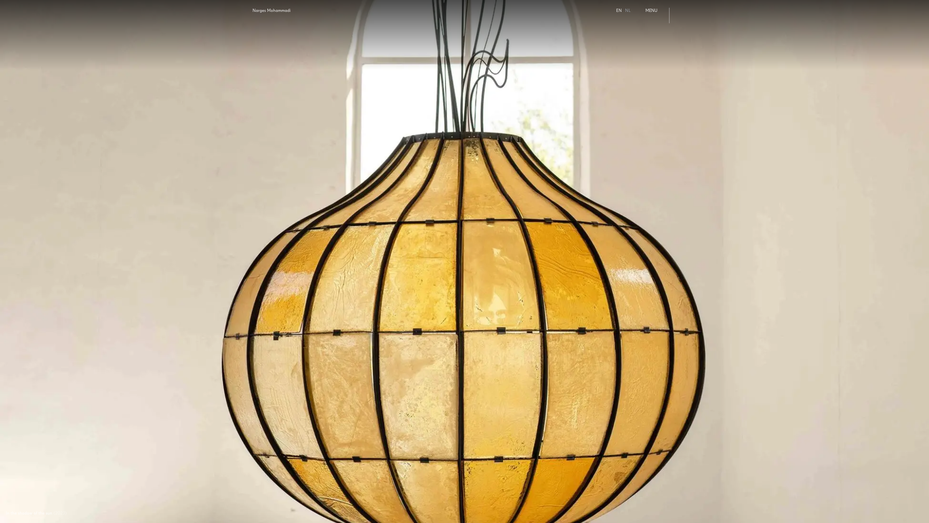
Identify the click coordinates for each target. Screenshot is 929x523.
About (687, 18)
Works (687, 10)
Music (686, 34)
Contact (688, 26)
